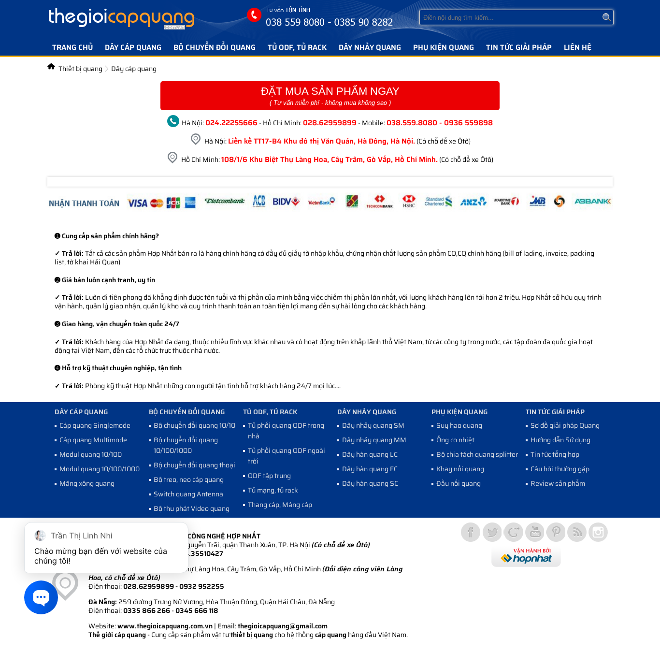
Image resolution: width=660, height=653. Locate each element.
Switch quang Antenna (188, 494)
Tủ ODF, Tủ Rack (297, 47)
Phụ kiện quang (443, 47)
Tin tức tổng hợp (555, 454)
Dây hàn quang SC (370, 483)
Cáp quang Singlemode (94, 425)
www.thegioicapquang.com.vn (165, 626)
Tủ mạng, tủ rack (273, 490)
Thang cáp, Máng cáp (280, 504)
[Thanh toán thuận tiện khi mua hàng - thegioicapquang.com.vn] (330, 209)
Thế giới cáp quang (117, 634)
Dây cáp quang (133, 47)
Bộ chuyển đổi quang (214, 47)
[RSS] (577, 532)
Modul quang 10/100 (90, 454)
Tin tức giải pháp (519, 47)
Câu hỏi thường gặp (560, 469)
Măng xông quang (87, 483)
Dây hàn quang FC (370, 469)
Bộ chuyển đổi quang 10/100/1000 (186, 445)
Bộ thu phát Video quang (192, 508)
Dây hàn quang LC (370, 454)
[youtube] (534, 532)
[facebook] (470, 532)
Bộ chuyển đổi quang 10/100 (197, 425)
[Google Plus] (513, 532)
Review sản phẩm (558, 483)
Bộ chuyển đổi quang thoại (194, 465)
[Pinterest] (555, 532)
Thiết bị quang (80, 68)
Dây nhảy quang (370, 47)
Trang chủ (72, 47)
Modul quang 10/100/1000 (99, 469)
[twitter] (492, 532)
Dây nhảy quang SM (373, 425)
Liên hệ (577, 47)
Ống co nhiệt (455, 440)
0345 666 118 (196, 610)
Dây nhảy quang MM (374, 440)
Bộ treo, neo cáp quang (189, 479)
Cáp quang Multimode (93, 440)
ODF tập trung (269, 475)
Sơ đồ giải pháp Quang (565, 425)
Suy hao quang (459, 425)
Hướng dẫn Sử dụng (560, 440)
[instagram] (598, 532)
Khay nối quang (460, 469)
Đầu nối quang (458, 483)
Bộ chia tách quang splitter (477, 454)
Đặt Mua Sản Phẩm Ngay (330, 95)
